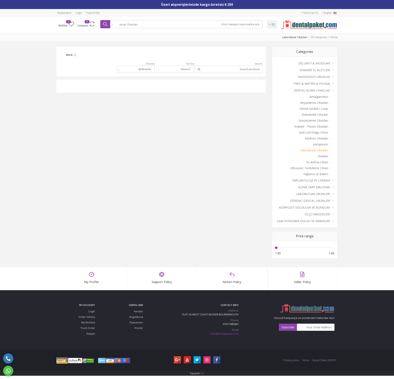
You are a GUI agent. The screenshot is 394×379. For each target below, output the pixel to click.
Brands (150, 63)
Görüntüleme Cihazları (313, 120)
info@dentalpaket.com (224, 334)
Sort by (190, 63)
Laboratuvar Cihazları (294, 37)
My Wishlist (88, 322)
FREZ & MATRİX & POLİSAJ (312, 84)
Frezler (138, 328)
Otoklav (323, 156)
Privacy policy (291, 360)
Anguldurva (136, 317)
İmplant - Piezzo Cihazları (311, 126)
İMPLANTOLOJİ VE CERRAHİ (311, 180)
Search (258, 63)
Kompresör (320, 144)
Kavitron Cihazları (316, 138)
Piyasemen (136, 322)
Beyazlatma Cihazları (314, 103)
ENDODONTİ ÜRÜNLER (314, 77)
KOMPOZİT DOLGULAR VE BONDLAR (304, 207)
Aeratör (138, 311)
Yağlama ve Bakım (315, 174)
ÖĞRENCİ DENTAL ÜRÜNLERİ (310, 201)
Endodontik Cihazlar (315, 114)
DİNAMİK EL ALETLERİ (315, 70)
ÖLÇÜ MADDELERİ (317, 214)
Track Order (93, 13)
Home (334, 37)
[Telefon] (8, 358)
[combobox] (126, 24)
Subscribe (288, 327)
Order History (86, 317)
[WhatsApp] (8, 371)
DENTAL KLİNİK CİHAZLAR (312, 90)
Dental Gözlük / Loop (314, 109)
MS (202, 373)
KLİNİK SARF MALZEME (314, 187)
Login (79, 13)
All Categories (319, 37)
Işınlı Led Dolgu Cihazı (313, 132)
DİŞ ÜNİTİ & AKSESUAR (314, 63)
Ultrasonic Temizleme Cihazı (309, 168)
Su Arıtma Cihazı (317, 162)
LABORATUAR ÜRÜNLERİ (313, 194)
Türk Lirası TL (310, 13)
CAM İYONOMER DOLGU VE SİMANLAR (303, 221)
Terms (305, 360)
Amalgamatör (319, 97)
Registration (64, 13)
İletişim (90, 334)
